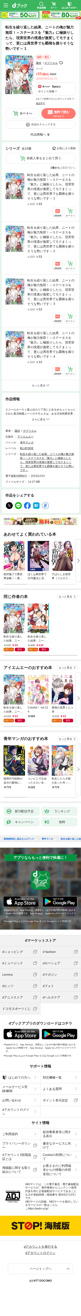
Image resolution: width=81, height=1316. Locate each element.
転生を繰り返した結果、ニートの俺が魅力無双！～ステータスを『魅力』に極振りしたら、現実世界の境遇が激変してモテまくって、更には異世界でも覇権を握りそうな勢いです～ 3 (50, 292)
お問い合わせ (11, 1100)
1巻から (55, 167)
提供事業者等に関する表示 (57, 1134)
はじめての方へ (19, 1077)
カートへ (26, 113)
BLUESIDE (27, 448)
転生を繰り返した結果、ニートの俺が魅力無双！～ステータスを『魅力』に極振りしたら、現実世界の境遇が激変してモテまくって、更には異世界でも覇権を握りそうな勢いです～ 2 (50, 239)
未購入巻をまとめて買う (44, 158)
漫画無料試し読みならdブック (19, 839)
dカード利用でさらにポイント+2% (53, 99)
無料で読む (61, 113)
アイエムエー (25, 436)
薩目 (38, 63)
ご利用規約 (10, 1134)
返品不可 (40, 103)
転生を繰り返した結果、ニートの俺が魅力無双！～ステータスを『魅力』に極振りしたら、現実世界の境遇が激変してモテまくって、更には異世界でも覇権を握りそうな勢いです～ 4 (50, 344)
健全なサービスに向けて (57, 1145)
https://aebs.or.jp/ (38, 1208)
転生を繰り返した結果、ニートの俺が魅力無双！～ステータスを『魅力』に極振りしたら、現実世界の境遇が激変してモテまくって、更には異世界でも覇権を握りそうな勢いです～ (47, 462)
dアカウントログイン (15, 1111)
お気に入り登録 (66, 148)
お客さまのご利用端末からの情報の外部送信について (57, 1170)
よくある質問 (52, 1089)
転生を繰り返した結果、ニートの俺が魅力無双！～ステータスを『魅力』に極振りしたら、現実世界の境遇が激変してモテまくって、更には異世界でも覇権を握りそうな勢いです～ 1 (50, 186)
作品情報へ (38, 134)
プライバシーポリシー (16, 1145)
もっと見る (65, 596)
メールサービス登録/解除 (14, 1089)
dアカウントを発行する (40, 1246)
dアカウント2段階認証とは (16, 1157)
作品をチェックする (43, 124)
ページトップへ (40, 1268)
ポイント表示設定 (55, 1100)
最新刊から (69, 167)
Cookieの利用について (57, 1157)
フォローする (61, 63)
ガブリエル (51, 63)
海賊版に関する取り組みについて (16, 1170)
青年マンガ (27, 442)
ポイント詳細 (46, 91)
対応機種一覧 (52, 1077)
